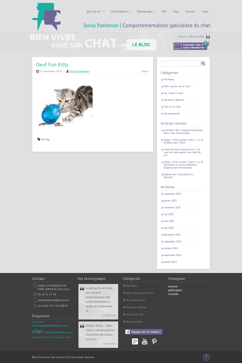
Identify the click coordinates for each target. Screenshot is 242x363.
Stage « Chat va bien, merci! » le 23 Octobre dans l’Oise (183, 141)
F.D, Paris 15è (108, 315)
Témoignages (144, 11)
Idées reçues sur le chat (177, 86)
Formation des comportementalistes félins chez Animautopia (183, 131)
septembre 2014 (172, 255)
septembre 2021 (172, 193)
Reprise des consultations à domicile (179, 176)
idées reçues (59, 337)
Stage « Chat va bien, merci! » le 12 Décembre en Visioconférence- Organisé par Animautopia (183, 165)
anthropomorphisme (46, 325)
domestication (47, 337)
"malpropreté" (38, 321)
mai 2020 (169, 214)
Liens (205, 11)
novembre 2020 (172, 207)
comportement (54, 332)
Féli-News (169, 79)
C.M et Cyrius (108, 343)
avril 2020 (169, 221)
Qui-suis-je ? (94, 11)
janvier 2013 (170, 262)
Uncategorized (171, 113)
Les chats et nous (173, 93)
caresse (65, 326)
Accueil (182, 36)
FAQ (163, 11)
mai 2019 (169, 227)
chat (37, 331)
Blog (176, 11)
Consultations (119, 11)
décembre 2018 (172, 234)
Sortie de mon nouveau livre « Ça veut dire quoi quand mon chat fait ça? (182, 152)
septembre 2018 (172, 241)
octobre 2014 (171, 248)
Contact (190, 11)
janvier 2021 (170, 200)
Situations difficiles (174, 100)
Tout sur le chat (172, 106)
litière (68, 337)
